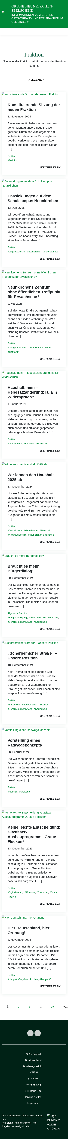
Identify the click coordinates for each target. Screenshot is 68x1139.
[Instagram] (37, 1033)
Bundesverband (33, 1060)
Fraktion (12, 156)
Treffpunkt (14, 351)
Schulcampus (51, 251)
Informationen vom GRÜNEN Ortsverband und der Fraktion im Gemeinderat (37, 18)
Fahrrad (13, 791)
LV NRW (33, 1072)
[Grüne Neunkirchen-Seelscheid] (6, 13)
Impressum (33, 1103)
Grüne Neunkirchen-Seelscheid (32, 8)
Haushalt (29, 443)
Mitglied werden (33, 1097)
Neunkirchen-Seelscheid (41, 534)
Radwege (25, 791)
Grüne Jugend (33, 1054)
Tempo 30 (46, 979)
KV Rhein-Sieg (33, 1084)
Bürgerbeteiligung (18, 617)
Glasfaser (43, 892)
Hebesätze (42, 443)
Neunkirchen (34, 251)
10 (52, 1006)
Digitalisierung (16, 892)
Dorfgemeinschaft (18, 347)
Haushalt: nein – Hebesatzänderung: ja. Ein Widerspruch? (32, 392)
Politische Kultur (38, 617)
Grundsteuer (15, 443)
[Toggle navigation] (62, 31)
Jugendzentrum (17, 251)
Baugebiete (14, 704)
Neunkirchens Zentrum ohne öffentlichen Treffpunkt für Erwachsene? (34, 292)
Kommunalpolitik (17, 534)
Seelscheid (41, 621)
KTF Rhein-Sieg (33, 1090)
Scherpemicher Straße (20, 621)
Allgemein (36, 79)
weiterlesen (50, 167)
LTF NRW (33, 1078)
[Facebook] (30, 1033)
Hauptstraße (15, 979)
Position (53, 617)
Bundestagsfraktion (33, 1066)
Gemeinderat (15, 530)
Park (48, 347)
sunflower (26, 1122)
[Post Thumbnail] (30, 94)
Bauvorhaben (30, 704)
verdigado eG (22, 1126)
